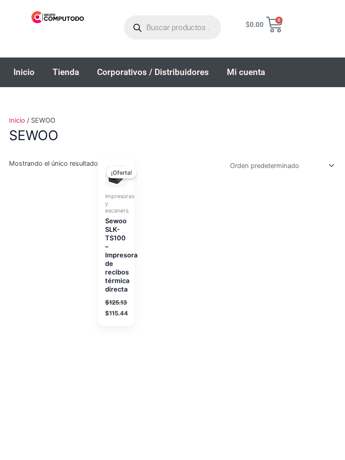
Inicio (24, 72)
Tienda (66, 72)
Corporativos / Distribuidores (153, 72)
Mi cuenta (246, 72)
